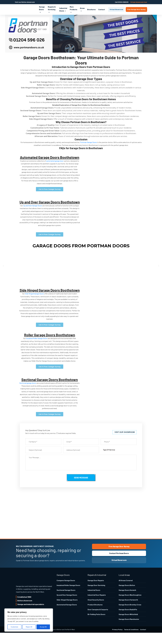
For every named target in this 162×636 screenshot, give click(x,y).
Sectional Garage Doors (66, 590)
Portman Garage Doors (88, 142)
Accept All (43, 627)
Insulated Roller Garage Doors (36, 338)
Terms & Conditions (131, 629)
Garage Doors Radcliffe (128, 609)
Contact (101, 9)
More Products (73, 8)
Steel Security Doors (96, 600)
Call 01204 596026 (121, 2)
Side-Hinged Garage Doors (67, 600)
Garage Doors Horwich (127, 590)
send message (81, 477)
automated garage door (54, 161)
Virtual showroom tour (138, 2)
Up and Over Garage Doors (32, 206)
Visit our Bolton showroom (25, 2)
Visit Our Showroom (125, 432)
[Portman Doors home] (25, 9)
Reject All (29, 627)
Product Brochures (95, 605)
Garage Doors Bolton (127, 585)
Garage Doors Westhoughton (130, 595)
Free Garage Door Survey (136, 9)
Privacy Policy (117, 629)
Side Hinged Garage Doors (34, 294)
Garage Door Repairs (96, 580)
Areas (82, 8)
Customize (14, 627)
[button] (3, 266)
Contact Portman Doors (119, 553)
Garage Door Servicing (96, 585)
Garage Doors (42, 8)
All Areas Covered (126, 580)
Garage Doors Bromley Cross (130, 605)
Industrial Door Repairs (97, 595)
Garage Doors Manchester (129, 619)
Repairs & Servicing (52, 8)
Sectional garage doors (27, 383)
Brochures (91, 9)
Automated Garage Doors (67, 605)
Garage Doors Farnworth (128, 600)
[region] (28, 620)
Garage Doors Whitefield (128, 614)
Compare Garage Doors (66, 580)
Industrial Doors (63, 9)
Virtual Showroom (116, 9)
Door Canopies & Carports (98, 609)
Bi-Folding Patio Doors (96, 614)
